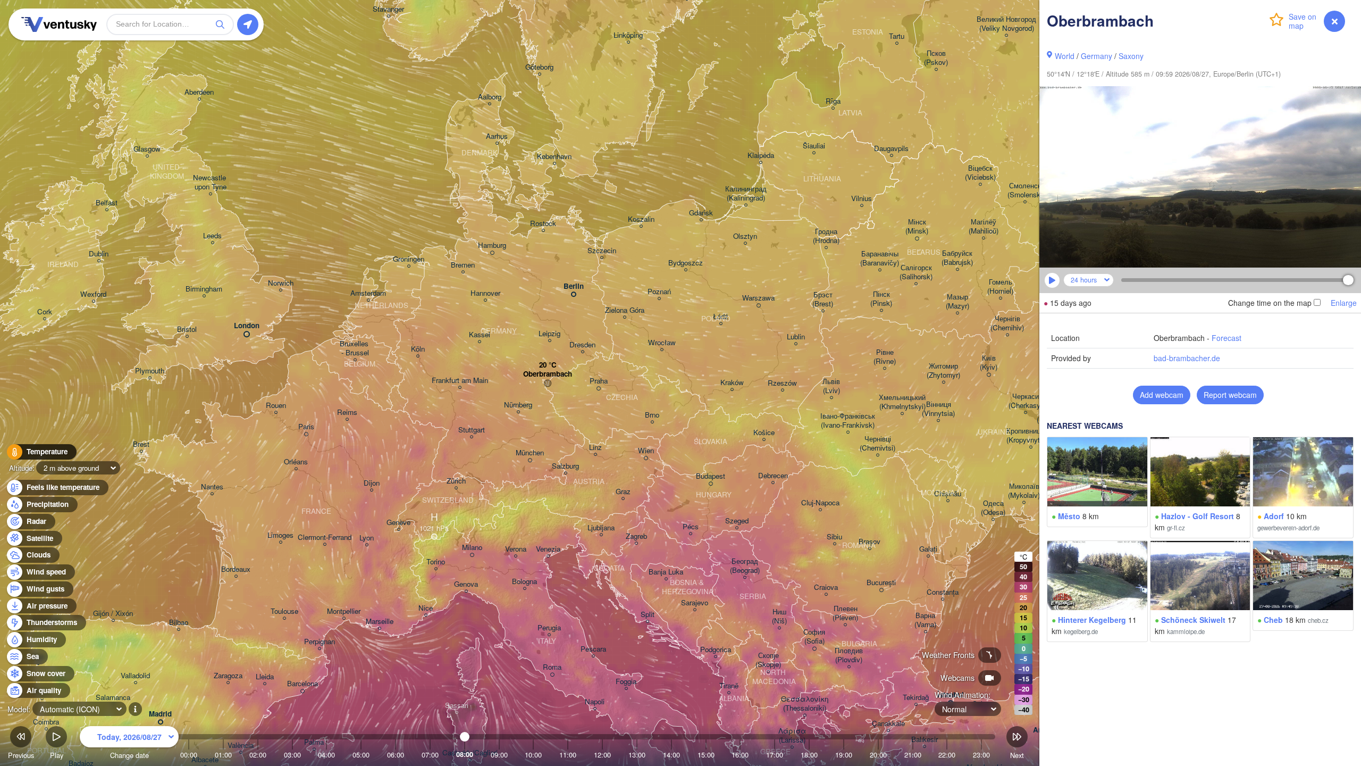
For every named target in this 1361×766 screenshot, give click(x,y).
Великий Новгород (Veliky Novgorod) (1006, 24)
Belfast (106, 202)
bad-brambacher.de (1187, 358)
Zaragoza (228, 675)
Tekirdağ (916, 697)
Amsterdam (368, 293)
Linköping (628, 35)
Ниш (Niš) (779, 616)
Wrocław (662, 342)
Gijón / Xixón (113, 613)
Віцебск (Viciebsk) (980, 173)
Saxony (1131, 56)
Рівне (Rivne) (884, 357)
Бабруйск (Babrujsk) (957, 258)
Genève (398, 522)
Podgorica (715, 649)
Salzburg (565, 466)
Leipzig (549, 333)
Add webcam (1161, 394)
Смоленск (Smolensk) (1025, 190)
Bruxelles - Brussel (355, 348)
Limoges (280, 535)
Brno (652, 415)
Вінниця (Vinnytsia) (938, 409)
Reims (347, 412)
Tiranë (728, 685)
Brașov (869, 541)
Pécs (691, 526)
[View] (1097, 471)
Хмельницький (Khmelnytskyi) (902, 402)
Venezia (548, 549)
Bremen (463, 265)
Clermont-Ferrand (324, 537)
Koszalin (641, 219)
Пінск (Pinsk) (881, 299)
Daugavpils (891, 148)
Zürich (456, 481)
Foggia (626, 681)
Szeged (737, 521)
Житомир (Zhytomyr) (943, 371)
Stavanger (388, 9)
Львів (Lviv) (831, 386)
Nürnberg (518, 405)
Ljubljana (601, 527)
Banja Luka (666, 572)
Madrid (160, 714)
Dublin (98, 254)
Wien (646, 450)
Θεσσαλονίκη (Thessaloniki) (804, 704)
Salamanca (113, 697)
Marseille (379, 621)
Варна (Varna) (925, 620)
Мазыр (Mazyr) (957, 302)
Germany (1096, 56)
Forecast (1226, 337)
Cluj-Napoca (820, 502)
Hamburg (492, 245)
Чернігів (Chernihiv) (1007, 323)
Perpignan (319, 641)
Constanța (943, 592)
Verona (515, 549)
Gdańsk (701, 213)
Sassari (456, 705)
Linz (595, 447)
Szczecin (601, 250)
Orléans (296, 462)
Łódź (720, 316)
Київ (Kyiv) (988, 363)
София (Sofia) (814, 637)
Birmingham (204, 289)
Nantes (212, 487)
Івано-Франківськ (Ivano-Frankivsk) (847, 421)
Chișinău (947, 493)
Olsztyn (745, 236)
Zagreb (636, 536)
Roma (552, 667)
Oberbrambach (547, 374)
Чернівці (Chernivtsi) (877, 444)
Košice (764, 432)
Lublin (796, 337)
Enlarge (1344, 302)
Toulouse (284, 611)
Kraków (732, 382)
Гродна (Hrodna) (826, 236)
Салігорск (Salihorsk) (916, 272)
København (554, 156)
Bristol (187, 329)
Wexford (93, 294)
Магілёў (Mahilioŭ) (983, 227)
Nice (425, 608)
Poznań (659, 291)
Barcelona (302, 683)
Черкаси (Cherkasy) (1026, 401)
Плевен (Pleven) (845, 613)
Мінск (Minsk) (916, 227)
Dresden (582, 344)
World (1064, 56)
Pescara (593, 649)
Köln (418, 349)
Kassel (479, 334)
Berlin (574, 286)
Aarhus (497, 136)
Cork (44, 312)
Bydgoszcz (685, 263)
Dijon (372, 483)
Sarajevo (694, 602)
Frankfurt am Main (460, 380)
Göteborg (539, 67)
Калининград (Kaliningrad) (746, 194)
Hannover (485, 293)
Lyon (366, 538)
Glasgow (147, 149)
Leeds (212, 235)
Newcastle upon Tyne (210, 182)
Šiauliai (814, 146)
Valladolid (135, 675)
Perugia (549, 627)
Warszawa (758, 298)
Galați (928, 549)
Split (647, 614)
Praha (599, 381)
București (881, 582)
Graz (623, 491)
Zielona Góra (624, 310)
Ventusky (57, 24)
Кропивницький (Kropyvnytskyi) (1030, 436)
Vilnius (861, 198)
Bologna (524, 581)
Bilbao (178, 622)
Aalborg (489, 97)
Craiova (826, 587)
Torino (435, 562)
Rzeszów (782, 383)
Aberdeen (199, 92)
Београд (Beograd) (745, 566)
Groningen (408, 259)
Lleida (265, 676)
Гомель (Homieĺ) (1000, 287)
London (246, 325)
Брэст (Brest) (822, 299)
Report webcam (1230, 394)
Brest (141, 444)
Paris (306, 426)
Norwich (280, 283)
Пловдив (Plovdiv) (849, 655)
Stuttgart (471, 430)
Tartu (896, 36)
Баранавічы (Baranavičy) (879, 258)
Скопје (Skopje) (768, 660)
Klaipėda (760, 155)
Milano (472, 547)
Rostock (543, 223)
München (530, 452)
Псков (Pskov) (936, 58)
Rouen (276, 405)
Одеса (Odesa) (993, 508)
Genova (466, 584)
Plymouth (149, 371)
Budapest (710, 476)
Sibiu (834, 537)
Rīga (833, 101)
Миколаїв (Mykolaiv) (1024, 491)
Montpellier (343, 611)
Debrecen (773, 475)
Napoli (594, 701)
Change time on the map (1270, 302)
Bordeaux (235, 569)
